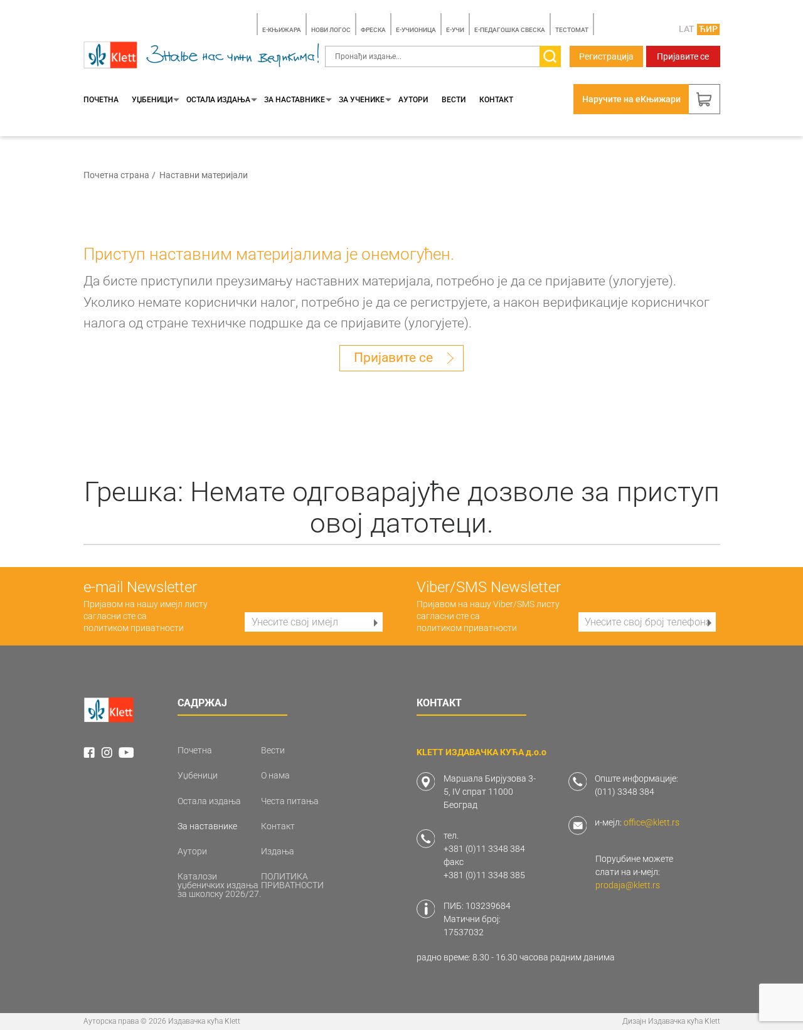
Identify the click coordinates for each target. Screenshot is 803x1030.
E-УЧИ (455, 29)
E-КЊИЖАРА (281, 29)
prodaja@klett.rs (627, 885)
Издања (277, 851)
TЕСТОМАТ (571, 29)
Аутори (413, 100)
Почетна (101, 100)
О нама (275, 775)
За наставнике (294, 100)
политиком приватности (133, 628)
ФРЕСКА (373, 29)
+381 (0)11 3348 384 (484, 849)
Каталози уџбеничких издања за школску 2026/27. (219, 885)
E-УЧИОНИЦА (416, 29)
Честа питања (290, 801)
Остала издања (218, 100)
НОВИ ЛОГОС (331, 29)
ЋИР (708, 29)
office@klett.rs (651, 822)
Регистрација (606, 56)
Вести (453, 100)
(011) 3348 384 (624, 792)
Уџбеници (152, 100)
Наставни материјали (203, 175)
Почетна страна (116, 175)
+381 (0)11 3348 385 (484, 875)
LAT (686, 29)
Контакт (496, 100)
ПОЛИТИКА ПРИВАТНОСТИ (292, 880)
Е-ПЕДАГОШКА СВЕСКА (509, 29)
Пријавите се (683, 56)
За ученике (362, 100)
